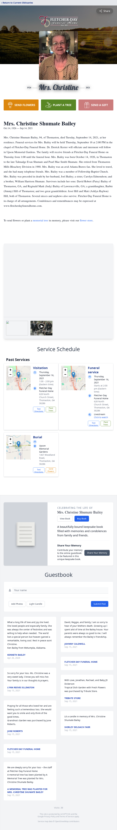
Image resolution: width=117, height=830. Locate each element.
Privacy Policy (50, 816)
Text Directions (38, 410)
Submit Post (100, 603)
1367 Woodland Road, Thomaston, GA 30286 (47, 459)
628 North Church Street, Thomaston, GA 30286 (47, 399)
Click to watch (101, 417)
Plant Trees (50, 409)
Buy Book (81, 518)
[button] (18, 375)
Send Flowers (51, 470)
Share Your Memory (97, 552)
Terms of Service (67, 816)
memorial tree (40, 220)
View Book (65, 518)
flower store (86, 220)
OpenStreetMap (62, 821)
